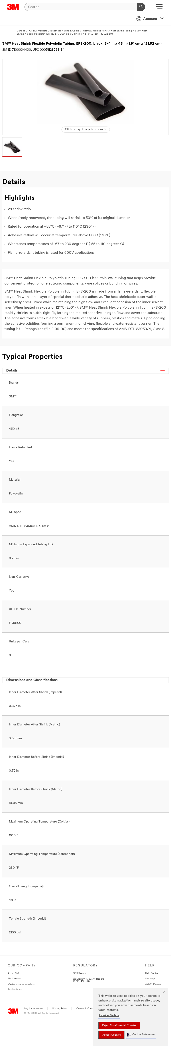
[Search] (141, 7)
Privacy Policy (59, 1008)
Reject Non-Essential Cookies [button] (119, 1025)
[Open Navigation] (159, 8)
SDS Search (79, 973)
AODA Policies (153, 984)
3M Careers (14, 979)
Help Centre (151, 973)
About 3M (13, 973)
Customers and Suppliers (21, 984)
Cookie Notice (109, 1015)
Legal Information (33, 1008)
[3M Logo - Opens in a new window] (13, 7)
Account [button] (150, 19)
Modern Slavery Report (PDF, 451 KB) (88, 979)
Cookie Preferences (87, 1008)
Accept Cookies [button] (111, 1035)
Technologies (15, 989)
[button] (141, 1035)
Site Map (150, 979)
